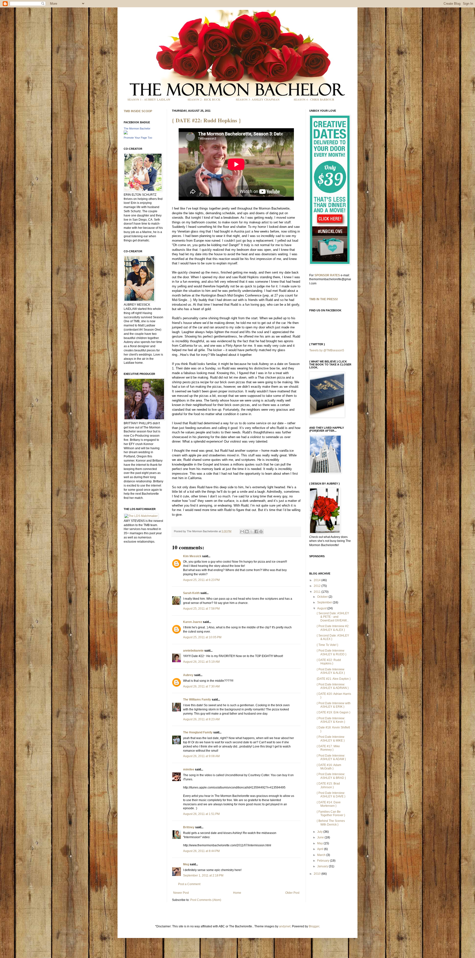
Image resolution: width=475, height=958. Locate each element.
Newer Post (181, 892)
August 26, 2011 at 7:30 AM (201, 686)
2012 (317, 586)
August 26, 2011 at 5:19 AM (201, 661)
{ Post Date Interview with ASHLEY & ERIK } (334, 705)
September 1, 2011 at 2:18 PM (203, 875)
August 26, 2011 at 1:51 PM (201, 814)
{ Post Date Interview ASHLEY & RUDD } (331, 652)
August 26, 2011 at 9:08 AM (201, 756)
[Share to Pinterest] (261, 531)
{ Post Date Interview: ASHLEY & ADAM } (331, 757)
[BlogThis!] (246, 531)
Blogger (314, 926)
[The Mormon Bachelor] (126, 133)
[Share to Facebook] (256, 531)
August (322, 608)
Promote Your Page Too (138, 137)
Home (237, 892)
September (325, 602)
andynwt (284, 926)
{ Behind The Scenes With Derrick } (331, 822)
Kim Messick (192, 556)
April (320, 849)
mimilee (188, 769)
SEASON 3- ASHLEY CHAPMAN (258, 99)
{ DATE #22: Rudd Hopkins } (206, 120)
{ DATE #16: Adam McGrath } (329, 766)
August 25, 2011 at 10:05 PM (202, 637)
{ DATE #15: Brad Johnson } (328, 785)
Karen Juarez (192, 622)
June (321, 837)
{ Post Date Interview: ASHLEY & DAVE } (331, 794)
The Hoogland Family (198, 732)
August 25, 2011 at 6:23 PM (201, 580)
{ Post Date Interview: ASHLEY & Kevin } (331, 720)
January (323, 866)
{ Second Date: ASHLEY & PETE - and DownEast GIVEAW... (333, 617)
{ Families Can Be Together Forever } (331, 813)
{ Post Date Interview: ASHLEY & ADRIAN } (333, 686)
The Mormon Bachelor (137, 128)
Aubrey (188, 675)
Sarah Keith (191, 593)
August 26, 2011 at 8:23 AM (201, 719)
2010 (317, 873)
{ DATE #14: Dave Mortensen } (329, 804)
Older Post (292, 892)
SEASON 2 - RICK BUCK (204, 99)
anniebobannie (193, 650)
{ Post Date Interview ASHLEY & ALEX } (331, 671)
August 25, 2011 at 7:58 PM (201, 608)
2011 (317, 592)
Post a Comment (189, 884)
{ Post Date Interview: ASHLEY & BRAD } (331, 775)
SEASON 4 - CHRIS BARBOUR (314, 99)
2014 (317, 580)
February (323, 860)
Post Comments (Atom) (205, 900)
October (323, 596)
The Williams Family (197, 699)
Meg (186, 864)
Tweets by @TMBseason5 (326, 350)
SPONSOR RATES (327, 275)
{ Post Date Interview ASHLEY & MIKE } (331, 738)
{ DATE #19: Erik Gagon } (333, 712)
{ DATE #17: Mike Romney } (328, 748)
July (320, 831)
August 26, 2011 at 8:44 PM (201, 851)
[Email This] (242, 531)
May (320, 843)
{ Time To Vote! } (327, 645)
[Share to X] (251, 531)
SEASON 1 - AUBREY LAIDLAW (148, 99)
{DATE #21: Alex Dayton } (334, 679)
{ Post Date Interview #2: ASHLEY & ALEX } (333, 627)
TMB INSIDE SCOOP (138, 111)
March (321, 855)
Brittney (188, 827)
